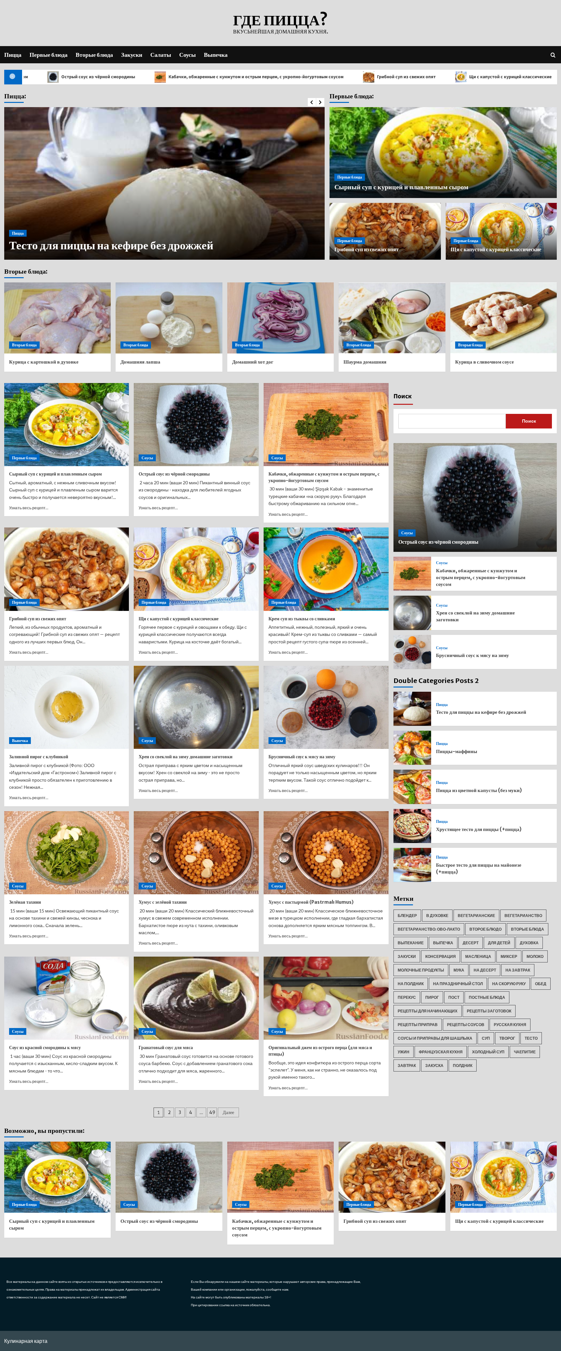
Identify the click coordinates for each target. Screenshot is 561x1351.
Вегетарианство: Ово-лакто (429, 929)
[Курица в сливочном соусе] (503, 317)
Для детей (499, 942)
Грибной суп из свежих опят (319, 77)
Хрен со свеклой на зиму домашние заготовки (185, 757)
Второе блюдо (485, 929)
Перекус (407, 997)
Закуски (131, 54)
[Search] (553, 54)
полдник (462, 1065)
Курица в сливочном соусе (484, 362)
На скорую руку (509, 983)
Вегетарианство (523, 915)
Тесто (531, 1038)
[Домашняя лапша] (169, 317)
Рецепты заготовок (489, 1011)
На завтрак (517, 970)
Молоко (535, 956)
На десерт (485, 970)
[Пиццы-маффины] (412, 748)
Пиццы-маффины (56, 245)
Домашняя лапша (140, 362)
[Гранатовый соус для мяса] (196, 998)
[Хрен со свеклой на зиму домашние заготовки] (196, 707)
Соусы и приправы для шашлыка (435, 1038)
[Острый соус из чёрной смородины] (196, 424)
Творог (507, 1038)
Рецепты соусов (465, 1024)
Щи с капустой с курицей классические (423, 77)
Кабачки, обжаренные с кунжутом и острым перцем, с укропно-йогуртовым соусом (169, 77)
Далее (228, 1112)
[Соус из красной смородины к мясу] (66, 998)
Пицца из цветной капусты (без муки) (479, 790)
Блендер (407, 915)
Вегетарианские (476, 915)
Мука (459, 970)
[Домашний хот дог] (280, 317)
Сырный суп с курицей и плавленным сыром (401, 187)
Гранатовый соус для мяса (166, 1047)
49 (212, 1112)
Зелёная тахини (25, 902)
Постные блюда (487, 997)
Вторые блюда (94, 54)
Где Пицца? (280, 20)
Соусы (187, 54)
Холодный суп (488, 1051)
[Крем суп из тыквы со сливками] (326, 569)
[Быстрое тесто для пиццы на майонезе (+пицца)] (412, 865)
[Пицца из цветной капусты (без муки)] (412, 787)
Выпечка (216, 54)
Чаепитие (525, 1051)
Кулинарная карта (25, 1341)
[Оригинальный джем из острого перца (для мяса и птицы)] (326, 998)
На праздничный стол (458, 983)
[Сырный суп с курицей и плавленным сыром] (66, 424)
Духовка (529, 942)
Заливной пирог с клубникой (38, 757)
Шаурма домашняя (364, 362)
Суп (486, 1038)
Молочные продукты (421, 970)
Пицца (12, 54)
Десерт (471, 942)
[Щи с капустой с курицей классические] (196, 569)
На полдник (411, 983)
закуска (434, 1065)
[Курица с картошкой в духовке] (57, 317)
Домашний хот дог (252, 362)
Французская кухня (441, 1051)
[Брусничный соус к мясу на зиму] (326, 707)
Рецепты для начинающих (427, 1011)
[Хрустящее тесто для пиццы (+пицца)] (412, 826)
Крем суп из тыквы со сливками (301, 619)
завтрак (407, 1065)
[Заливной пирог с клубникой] (66, 707)
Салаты (160, 54)
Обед (540, 983)
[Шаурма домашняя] (392, 317)
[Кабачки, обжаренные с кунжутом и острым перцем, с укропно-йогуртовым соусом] (326, 424)
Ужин (403, 1051)
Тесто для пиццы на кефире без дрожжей (481, 712)
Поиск (402, 396)
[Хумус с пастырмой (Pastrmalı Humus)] (326, 853)
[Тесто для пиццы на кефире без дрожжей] (412, 709)
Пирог (432, 997)
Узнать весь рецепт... (28, 507)
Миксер (509, 956)
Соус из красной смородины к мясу (45, 1047)
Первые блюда (49, 54)
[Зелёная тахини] (66, 853)
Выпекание (411, 942)
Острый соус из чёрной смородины (174, 474)
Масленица (478, 956)
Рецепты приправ (418, 1024)
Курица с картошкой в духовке (44, 362)
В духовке (437, 915)
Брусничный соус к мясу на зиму (301, 757)
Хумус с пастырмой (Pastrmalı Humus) (311, 902)
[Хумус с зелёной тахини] (196, 853)
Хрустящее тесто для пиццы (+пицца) (478, 829)
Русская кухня (510, 1024)
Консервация (440, 956)
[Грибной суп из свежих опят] (66, 569)
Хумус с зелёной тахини (163, 902)
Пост (453, 997)
